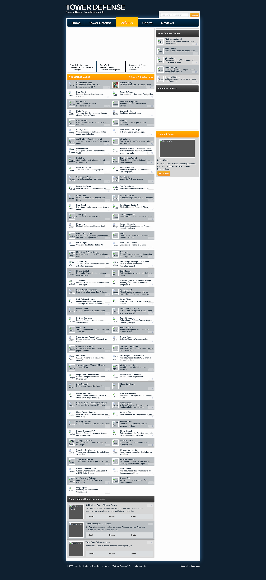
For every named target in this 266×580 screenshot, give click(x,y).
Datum (144, 77)
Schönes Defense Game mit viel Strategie (81, 67)
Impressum (195, 566)
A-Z (139, 77)
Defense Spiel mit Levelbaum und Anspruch (109, 67)
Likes (151, 77)
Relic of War (162, 160)
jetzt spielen (164, 173)
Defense (127, 23)
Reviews (167, 23)
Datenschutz (186, 566)
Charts (147, 23)
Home (76, 23)
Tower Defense (100, 23)
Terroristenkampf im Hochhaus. (136, 67)
